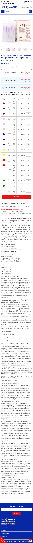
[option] (8, 49)
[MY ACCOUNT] (25, 7)
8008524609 (29, 1)
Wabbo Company (17, 541)
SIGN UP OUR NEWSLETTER (16, 506)
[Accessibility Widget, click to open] (30, 540)
